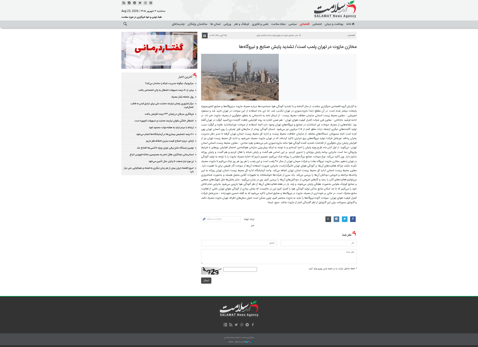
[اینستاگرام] (145, 3)
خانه (348, 24)
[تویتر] (140, 3)
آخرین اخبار (185, 77)
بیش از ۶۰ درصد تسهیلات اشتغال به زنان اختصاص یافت (166, 90)
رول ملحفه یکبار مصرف (182, 97)
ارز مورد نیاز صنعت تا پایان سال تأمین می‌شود (171, 161)
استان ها (215, 24)
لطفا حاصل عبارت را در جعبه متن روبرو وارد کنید (333, 269)
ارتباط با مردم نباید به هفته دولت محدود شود (171, 128)
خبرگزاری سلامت (327, 9)
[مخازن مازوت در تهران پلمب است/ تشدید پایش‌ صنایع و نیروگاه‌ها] (240, 77)
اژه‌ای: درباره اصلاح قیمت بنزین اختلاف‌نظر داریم (170, 141)
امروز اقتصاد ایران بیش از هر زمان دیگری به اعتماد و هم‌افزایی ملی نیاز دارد (159, 170)
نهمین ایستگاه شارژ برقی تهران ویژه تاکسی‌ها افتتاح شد (165, 148)
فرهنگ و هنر (241, 24)
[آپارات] (150, 3)
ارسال (206, 281)
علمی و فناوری (260, 24)
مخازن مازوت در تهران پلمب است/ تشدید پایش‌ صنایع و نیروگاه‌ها (298, 47)
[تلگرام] (247, 325)
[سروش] (134, 3)
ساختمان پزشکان (197, 24)
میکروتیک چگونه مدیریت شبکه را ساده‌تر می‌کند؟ (169, 83)
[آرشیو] (225, 325)
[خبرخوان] (123, 3)
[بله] (129, 3)
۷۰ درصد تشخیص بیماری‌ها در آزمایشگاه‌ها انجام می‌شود (165, 134)
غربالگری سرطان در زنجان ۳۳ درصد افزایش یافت (169, 114)
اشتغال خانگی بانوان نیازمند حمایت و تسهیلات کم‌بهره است (164, 121)
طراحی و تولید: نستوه (237, 341)
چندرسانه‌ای (178, 24)
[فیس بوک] (252, 325)
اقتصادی (304, 24)
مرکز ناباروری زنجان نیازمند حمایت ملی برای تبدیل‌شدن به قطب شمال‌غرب (162, 105)
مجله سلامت (278, 24)
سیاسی (292, 24)
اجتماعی (317, 24)
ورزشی (227, 24)
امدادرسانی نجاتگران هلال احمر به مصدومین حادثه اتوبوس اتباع (162, 155)
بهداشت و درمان (334, 24)
